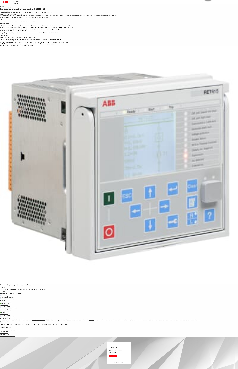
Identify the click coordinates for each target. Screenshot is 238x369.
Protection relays (5, 11)
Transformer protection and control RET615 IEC (11, 14)
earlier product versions (62, 324)
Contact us (16, 1)
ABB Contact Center (120, 362)
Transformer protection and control (8, 12)
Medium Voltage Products (7, 7)
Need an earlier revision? (5, 302)
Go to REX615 (3, 291)
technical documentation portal (38, 320)
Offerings (3, 6)
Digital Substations (5, 9)
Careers (16, 3)
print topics (91, 320)
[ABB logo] (5, 2)
